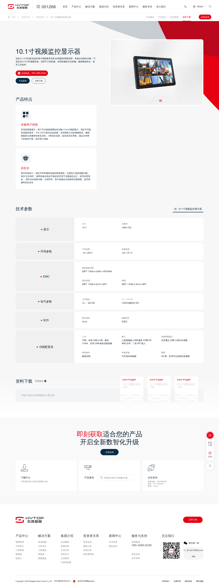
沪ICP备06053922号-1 (62, 581)
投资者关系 (119, 6)
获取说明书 (156, 395)
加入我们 (161, 6)
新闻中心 (133, 6)
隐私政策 (188, 581)
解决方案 (90, 6)
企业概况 (65, 542)
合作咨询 (136, 558)
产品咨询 (23, 80)
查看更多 (39, 381)
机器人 (19, 558)
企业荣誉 (65, 558)
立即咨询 (109, 452)
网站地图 (199, 581)
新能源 (19, 554)
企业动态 (113, 542)
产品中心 (76, 6)
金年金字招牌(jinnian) (141, 550)
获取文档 (128, 395)
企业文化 (65, 550)
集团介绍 (104, 6)
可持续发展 (66, 562)
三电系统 (20, 550)
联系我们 (165, 581)
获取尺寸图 (183, 395)
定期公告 (87, 550)
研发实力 (65, 554)
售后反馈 (136, 554)
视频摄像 (40, 16)
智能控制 (26, 16)
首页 (65, 6)
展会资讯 (113, 546)
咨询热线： (34, 73)
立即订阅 (193, 520)
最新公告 (87, 546)
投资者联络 (88, 554)
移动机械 (42, 542)
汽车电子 (20, 546)
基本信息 (87, 542)
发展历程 (65, 546)
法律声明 (177, 581)
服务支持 (147, 6)
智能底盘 (42, 558)
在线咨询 (205, 16)
